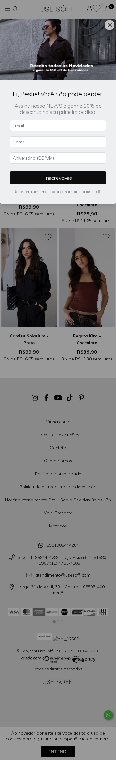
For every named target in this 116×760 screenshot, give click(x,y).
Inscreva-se (58, 177)
